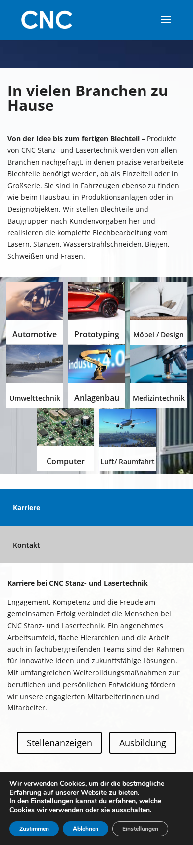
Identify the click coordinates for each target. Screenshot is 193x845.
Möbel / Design (158, 334)
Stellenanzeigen (59, 743)
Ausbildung (142, 743)
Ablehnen (85, 829)
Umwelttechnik (34, 398)
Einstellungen (52, 801)
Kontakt (26, 545)
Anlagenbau (96, 397)
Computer (66, 461)
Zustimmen (34, 829)
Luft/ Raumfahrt (127, 461)
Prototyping (96, 334)
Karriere (26, 507)
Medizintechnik (159, 398)
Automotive (34, 334)
